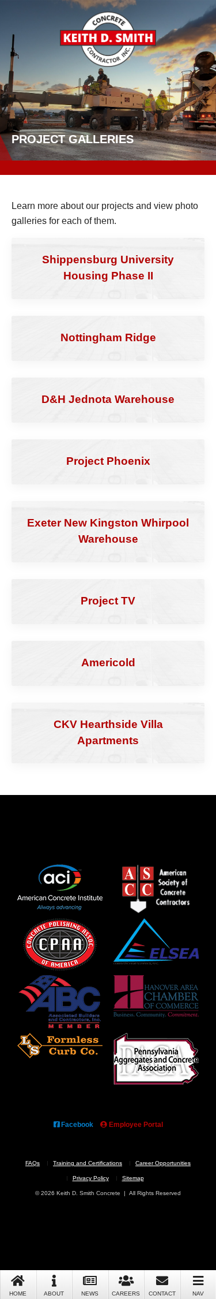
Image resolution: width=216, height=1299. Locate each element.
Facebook (76, 1125)
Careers (126, 1293)
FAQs (32, 1163)
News (89, 1293)
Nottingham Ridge (108, 337)
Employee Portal (135, 1125)
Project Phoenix (108, 461)
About (54, 1293)
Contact (162, 1293)
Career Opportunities (163, 1163)
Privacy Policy (91, 1178)
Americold (108, 662)
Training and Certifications (87, 1163)
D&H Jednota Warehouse (108, 399)
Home (17, 1293)
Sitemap (133, 1178)
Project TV (108, 601)
